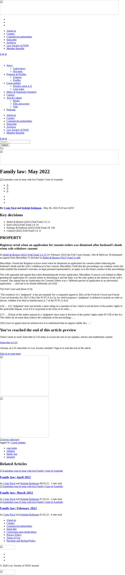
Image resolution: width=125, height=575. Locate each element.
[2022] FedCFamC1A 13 (24, 254)
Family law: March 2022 (16, 492)
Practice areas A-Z (22, 86)
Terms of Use (13, 537)
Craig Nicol (10, 208)
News (10, 65)
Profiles (17, 80)
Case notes (18, 89)
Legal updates (14, 83)
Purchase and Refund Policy (21, 540)
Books (16, 100)
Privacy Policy (14, 534)
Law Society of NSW (18, 45)
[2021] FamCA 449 (61, 257)
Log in (3, 54)
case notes (12, 448)
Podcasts (11, 109)
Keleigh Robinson (32, 208)
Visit (15, 106)
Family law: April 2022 (15, 477)
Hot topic (18, 71)
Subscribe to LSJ (8, 342)
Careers (10, 94)
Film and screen (21, 103)
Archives (11, 42)
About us (11, 30)
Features (17, 77)
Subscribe (12, 39)
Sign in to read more (10, 353)
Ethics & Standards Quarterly (22, 92)
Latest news (19, 68)
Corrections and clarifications (21, 532)
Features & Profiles (16, 74)
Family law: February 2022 (18, 508)
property (11, 457)
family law (12, 454)
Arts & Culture (14, 97)
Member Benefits (15, 48)
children (11, 451)
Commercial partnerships (19, 36)
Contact (10, 33)
